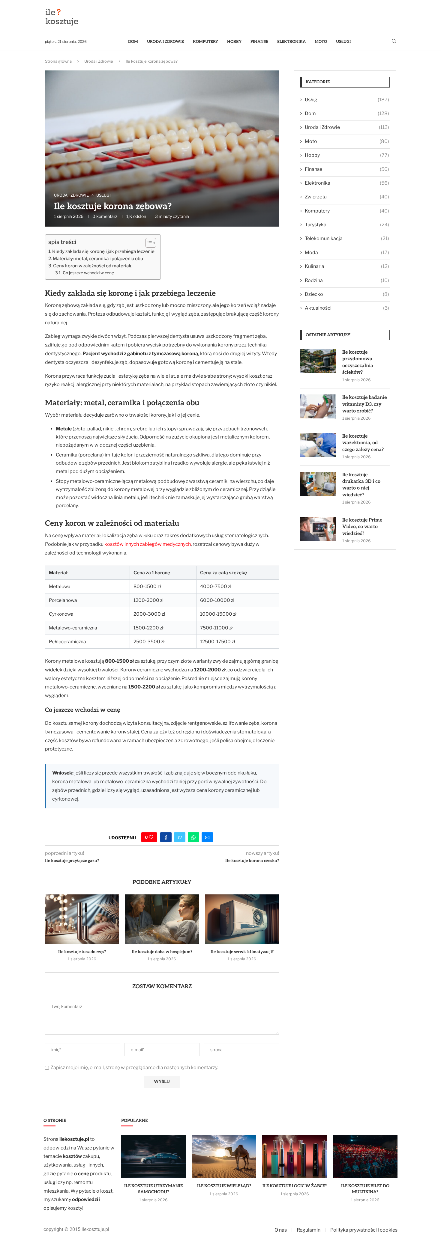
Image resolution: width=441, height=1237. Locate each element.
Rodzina (347, 280)
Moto (321, 41)
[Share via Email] (207, 837)
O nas (280, 1230)
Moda (347, 252)
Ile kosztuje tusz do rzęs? (82, 951)
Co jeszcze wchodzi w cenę (88, 272)
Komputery (205, 41)
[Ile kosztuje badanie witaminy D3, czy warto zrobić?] (318, 406)
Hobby (234, 41)
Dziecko (347, 294)
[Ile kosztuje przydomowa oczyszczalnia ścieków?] (318, 361)
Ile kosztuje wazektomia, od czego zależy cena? (363, 443)
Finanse (259, 41)
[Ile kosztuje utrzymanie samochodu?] (153, 1156)
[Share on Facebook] (166, 837)
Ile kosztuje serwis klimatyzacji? (242, 951)
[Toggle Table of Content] (147, 243)
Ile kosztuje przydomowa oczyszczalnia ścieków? (357, 362)
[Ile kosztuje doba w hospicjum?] (162, 919)
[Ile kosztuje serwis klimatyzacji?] (242, 919)
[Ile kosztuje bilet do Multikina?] (365, 1156)
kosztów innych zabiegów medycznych (147, 544)
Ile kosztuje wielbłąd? (224, 1185)
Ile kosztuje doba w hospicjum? (162, 951)
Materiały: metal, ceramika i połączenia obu (98, 258)
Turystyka (347, 224)
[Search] (394, 41)
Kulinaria (347, 266)
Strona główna (58, 61)
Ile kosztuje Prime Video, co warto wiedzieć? (362, 527)
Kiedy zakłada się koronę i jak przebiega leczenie (103, 251)
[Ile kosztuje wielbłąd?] (224, 1156)
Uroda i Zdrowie (165, 41)
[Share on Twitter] (179, 837)
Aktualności (347, 308)
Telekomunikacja (347, 238)
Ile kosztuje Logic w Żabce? (294, 1185)
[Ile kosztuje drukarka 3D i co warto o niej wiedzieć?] (318, 484)
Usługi (343, 41)
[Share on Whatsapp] (193, 837)
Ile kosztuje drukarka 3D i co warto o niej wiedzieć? (361, 485)
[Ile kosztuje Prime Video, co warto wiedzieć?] (318, 529)
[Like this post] (151, 837)
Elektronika (291, 41)
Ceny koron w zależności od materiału (93, 266)
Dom (133, 41)
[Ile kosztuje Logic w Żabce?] (294, 1156)
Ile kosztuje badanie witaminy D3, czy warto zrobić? (364, 404)
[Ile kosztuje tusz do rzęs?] (82, 919)
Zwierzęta (347, 197)
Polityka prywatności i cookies (364, 1230)
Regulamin (308, 1230)
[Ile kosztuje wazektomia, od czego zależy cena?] (318, 445)
